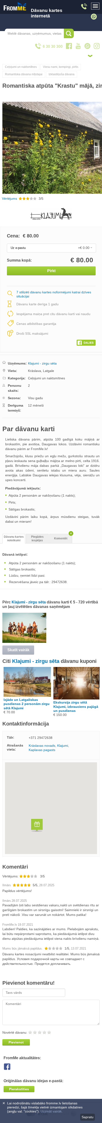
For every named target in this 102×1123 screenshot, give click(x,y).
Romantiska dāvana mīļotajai (23, 74)
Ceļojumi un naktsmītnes (21, 67)
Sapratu (87, 1117)
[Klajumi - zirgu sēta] (24, 642)
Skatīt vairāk (18, 650)
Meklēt (69, 33)
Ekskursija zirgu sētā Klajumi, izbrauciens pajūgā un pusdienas (75, 706)
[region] (51, 808)
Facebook (11, 1066)
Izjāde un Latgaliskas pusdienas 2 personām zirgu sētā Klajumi (27, 704)
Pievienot (16, 1042)
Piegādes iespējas (37, 538)
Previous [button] (4, 148)
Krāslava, (35, 371)
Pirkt (51, 271)
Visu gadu (35, 398)
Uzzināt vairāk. (52, 1111)
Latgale (48, 371)
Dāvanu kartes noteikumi (14, 538)
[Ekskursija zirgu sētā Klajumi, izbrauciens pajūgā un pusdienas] (77, 698)
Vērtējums (9, 198)
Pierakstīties (19, 1089)
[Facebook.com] (86, 342)
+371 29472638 (40, 738)
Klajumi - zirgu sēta (42, 363)
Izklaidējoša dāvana (61, 74)
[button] (37, 826)
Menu (95, 6)
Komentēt (63, 537)
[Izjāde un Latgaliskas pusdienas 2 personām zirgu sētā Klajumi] (27, 696)
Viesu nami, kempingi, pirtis (60, 67)
